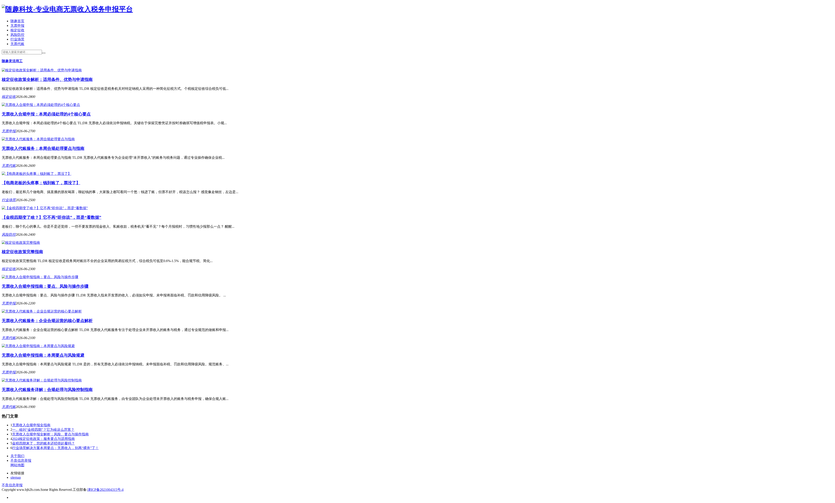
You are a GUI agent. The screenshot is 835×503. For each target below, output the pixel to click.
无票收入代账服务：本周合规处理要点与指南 (43, 148)
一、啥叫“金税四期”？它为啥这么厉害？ (43, 429)
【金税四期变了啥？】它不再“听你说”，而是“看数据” (51, 217)
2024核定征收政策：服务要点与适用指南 (43, 439)
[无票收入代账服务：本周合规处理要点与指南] (38, 139)
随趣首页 (17, 21)
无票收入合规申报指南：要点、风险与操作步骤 (45, 286)
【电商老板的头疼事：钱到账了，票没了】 (41, 182)
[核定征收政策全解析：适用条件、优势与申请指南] (42, 70)
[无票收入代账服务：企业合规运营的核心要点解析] (42, 311)
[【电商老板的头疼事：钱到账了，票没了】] (36, 173)
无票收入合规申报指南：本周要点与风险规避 (43, 355)
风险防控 (17, 35)
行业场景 (17, 39)
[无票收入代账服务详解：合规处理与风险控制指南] (42, 380)
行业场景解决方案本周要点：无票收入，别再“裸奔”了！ (55, 448)
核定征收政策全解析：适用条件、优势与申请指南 (47, 79)
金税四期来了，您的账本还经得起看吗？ (43, 443)
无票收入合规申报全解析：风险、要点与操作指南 (50, 434)
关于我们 (17, 456)
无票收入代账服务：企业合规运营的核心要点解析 (47, 320)
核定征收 (17, 30)
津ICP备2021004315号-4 (105, 489)
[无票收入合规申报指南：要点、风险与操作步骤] (40, 277)
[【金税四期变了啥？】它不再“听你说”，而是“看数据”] (45, 208)
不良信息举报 (20, 460)
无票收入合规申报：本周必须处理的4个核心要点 (46, 114)
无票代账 (17, 44)
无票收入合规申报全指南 (31, 425)
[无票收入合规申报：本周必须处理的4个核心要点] (41, 105)
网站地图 (17, 465)
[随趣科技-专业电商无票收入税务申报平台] (67, 9)
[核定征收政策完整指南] (21, 242)
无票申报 (17, 25)
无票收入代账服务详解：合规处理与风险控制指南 (47, 389)
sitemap (15, 477)
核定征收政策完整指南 (22, 251)
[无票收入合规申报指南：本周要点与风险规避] (38, 346)
